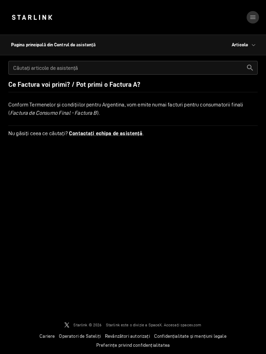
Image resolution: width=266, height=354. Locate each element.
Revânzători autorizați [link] (127, 336)
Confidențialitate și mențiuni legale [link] (190, 336)
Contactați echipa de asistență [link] (106, 133)
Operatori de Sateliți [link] (80, 336)
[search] (250, 68)
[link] (32, 17)
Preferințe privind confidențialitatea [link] (133, 345)
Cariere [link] (47, 336)
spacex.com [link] (191, 325)
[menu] (253, 17)
